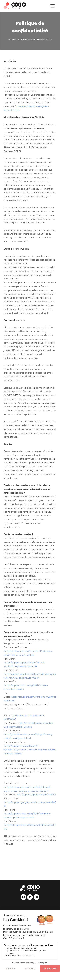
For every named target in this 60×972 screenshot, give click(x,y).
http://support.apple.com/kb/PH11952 (36, 795)
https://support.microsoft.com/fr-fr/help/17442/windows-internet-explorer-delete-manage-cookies (30, 750)
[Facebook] (23, 897)
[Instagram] (36, 897)
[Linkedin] (30, 897)
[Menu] (52, 6)
